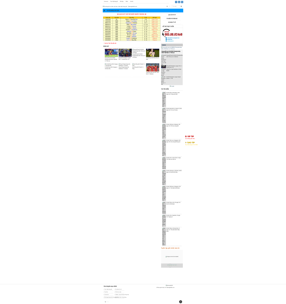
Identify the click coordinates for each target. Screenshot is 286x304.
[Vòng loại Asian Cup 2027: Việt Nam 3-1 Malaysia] (152, 67)
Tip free (106, 292)
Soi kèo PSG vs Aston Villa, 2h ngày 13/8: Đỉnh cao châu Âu (173, 158)
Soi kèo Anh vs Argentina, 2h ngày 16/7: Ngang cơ (173, 216)
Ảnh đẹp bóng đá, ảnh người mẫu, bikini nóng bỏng (108, 297)
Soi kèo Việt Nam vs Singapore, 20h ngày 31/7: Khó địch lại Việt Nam (173, 187)
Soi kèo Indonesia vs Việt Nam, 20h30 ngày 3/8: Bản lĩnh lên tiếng (174, 171)
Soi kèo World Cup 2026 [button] (113, 10)
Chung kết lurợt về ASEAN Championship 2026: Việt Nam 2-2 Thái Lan (111, 59)
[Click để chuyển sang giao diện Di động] (170, 6)
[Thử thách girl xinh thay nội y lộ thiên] (152, 52)
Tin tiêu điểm (165, 89)
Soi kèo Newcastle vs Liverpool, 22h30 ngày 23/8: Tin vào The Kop (174, 109)
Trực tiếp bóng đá (108, 289)
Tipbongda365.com (170, 287)
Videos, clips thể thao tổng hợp (119, 294)
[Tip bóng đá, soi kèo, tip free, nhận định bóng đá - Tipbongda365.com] (120, 6)
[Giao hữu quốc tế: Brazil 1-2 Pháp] (138, 64)
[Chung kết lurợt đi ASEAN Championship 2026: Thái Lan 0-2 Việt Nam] (138, 51)
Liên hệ (116, 297)
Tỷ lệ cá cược (118, 292)
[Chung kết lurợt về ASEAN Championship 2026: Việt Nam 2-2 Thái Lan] (111, 52)
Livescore (106, 294)
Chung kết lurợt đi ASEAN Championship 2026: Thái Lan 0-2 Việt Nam (138, 55)
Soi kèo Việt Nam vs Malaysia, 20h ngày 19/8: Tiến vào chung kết (173, 125)
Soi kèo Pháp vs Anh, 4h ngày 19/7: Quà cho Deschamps (173, 203)
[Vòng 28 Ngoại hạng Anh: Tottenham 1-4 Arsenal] (125, 64)
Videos (164, 45)
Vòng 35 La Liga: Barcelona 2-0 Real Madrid (173, 69)
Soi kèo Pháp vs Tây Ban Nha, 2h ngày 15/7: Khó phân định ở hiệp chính (173, 229)
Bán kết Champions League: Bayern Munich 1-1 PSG (173, 77)
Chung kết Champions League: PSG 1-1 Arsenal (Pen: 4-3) (174, 66)
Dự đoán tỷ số (118, 289)
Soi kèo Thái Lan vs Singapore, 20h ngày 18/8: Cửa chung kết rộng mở (173, 141)
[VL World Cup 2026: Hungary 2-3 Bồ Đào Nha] (111, 64)
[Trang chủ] (104, 10)
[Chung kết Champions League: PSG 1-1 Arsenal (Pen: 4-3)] (125, 52)
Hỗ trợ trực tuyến (168, 26)
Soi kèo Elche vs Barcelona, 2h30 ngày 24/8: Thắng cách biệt (173, 93)
